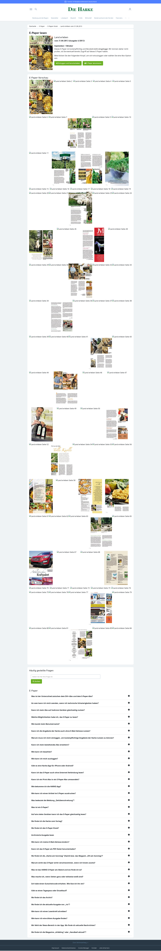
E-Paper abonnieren (93, 63)
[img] (31, 9)
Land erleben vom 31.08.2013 (71, 26)
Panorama (119, 18)
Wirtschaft (88, 18)
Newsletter (54, 18)
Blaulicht (73, 18)
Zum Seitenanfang (80, 942)
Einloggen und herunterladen (69, 63)
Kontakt (94, 948)
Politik (80, 18)
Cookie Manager (83, 948)
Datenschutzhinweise (69, 948)
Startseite (32, 26)
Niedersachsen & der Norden (103, 18)
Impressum (55, 948)
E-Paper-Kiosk (53, 26)
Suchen (37, 681)
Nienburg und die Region (40, 18)
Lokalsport (64, 18)
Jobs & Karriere (104, 948)
